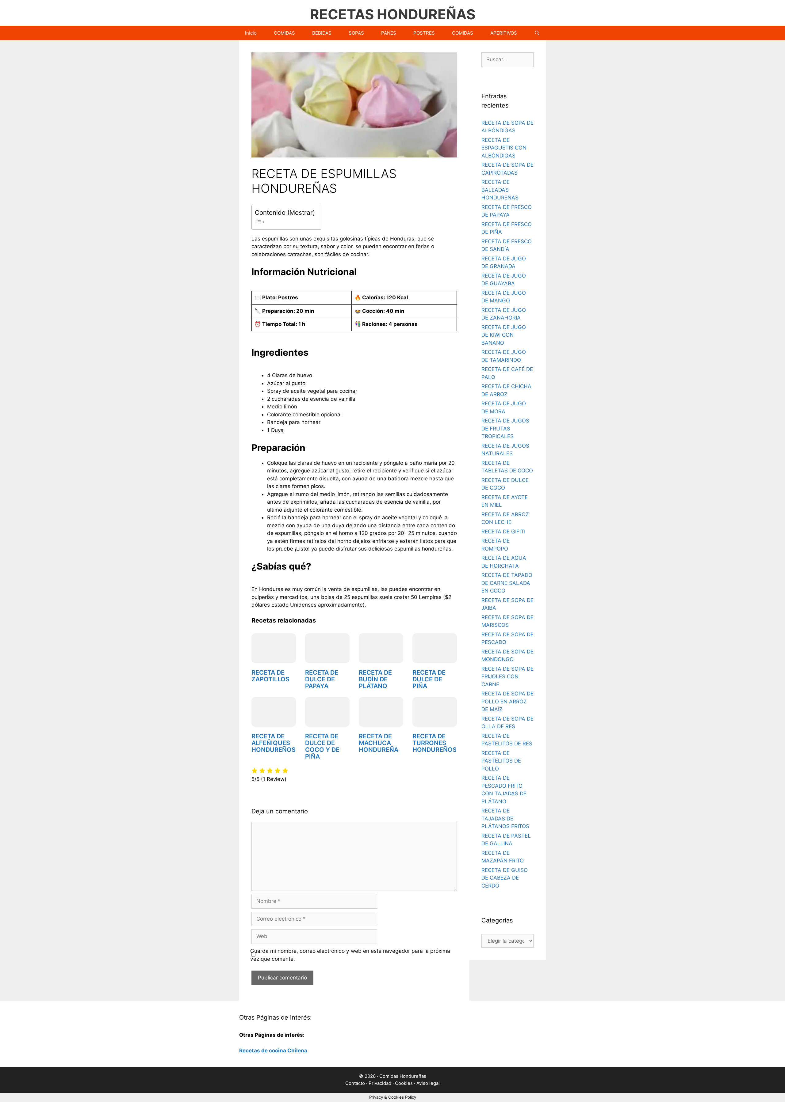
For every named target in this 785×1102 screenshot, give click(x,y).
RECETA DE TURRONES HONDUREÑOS (434, 743)
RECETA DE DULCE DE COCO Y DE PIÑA (322, 746)
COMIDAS (284, 33)
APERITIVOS (503, 33)
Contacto (355, 1083)
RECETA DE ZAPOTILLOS (270, 676)
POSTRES (424, 33)
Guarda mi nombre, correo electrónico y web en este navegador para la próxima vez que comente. (350, 955)
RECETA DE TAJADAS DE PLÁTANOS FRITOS (505, 818)
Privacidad (380, 1083)
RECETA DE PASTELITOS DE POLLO (501, 761)
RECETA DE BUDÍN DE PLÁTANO (375, 679)
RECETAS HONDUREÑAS (392, 14)
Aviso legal (428, 1083)
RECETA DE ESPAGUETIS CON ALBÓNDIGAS (504, 148)
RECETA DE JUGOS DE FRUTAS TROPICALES (505, 428)
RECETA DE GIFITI (503, 531)
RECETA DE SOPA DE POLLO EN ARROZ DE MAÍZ (507, 701)
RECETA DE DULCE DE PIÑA (429, 679)
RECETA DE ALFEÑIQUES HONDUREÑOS (273, 743)
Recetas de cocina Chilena (273, 1050)
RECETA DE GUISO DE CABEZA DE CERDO (504, 878)
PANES (388, 33)
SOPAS (356, 33)
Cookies (404, 1083)
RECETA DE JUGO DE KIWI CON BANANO (503, 335)
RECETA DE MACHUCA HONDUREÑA (378, 743)
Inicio (251, 33)
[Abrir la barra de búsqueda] (537, 33)
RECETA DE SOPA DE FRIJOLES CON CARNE (507, 676)
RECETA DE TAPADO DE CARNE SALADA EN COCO (506, 583)
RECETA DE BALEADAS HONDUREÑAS (500, 190)
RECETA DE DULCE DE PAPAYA (321, 679)
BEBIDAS (321, 33)
